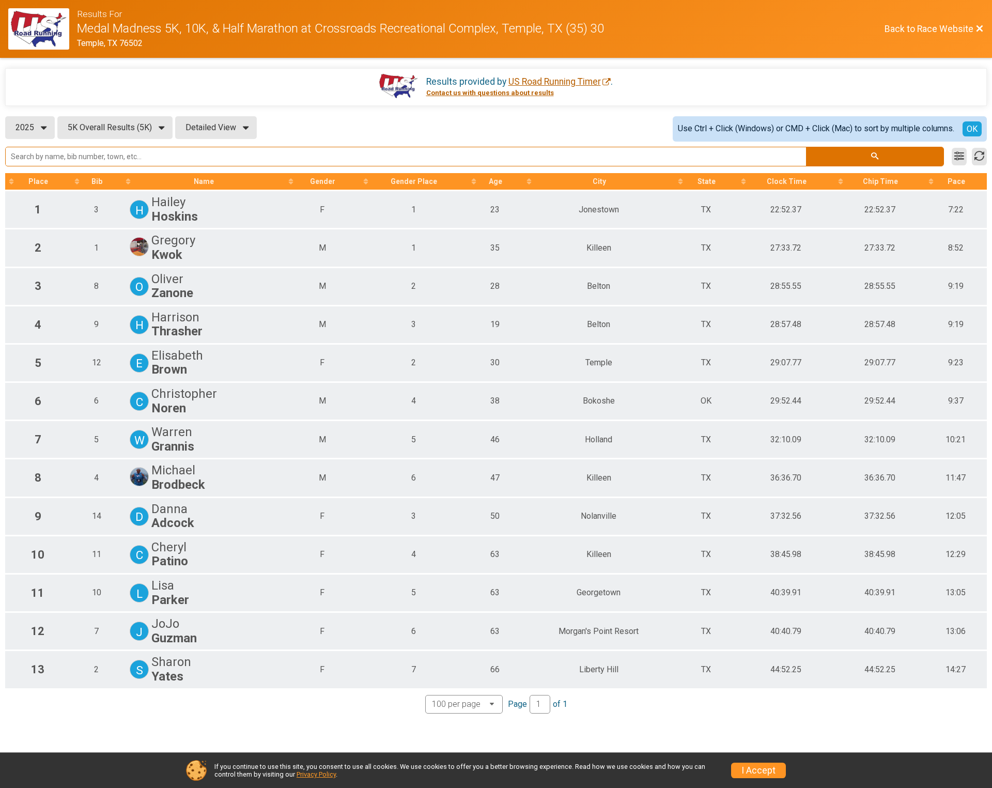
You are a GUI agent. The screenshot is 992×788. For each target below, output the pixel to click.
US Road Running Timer (554, 81)
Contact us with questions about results (490, 93)
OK (972, 129)
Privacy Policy (316, 774)
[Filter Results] (959, 156)
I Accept (758, 770)
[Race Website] (42, 29)
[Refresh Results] (979, 156)
